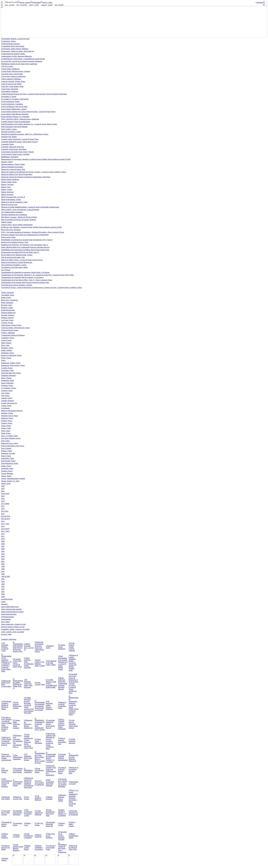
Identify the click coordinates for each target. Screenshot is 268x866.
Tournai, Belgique (7, 473)
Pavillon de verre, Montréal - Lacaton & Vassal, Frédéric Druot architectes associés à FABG (31, 227)
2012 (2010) (5, 529)
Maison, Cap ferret (7, 184)
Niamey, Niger (6, 428)
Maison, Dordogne (7, 192)
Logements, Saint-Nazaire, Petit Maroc (14, 149)
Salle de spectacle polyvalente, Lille (13, 257)
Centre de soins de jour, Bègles (11, 84)
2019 (3, 498)
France (3, 360)
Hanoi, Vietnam (6, 378)
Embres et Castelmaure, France (11, 355)
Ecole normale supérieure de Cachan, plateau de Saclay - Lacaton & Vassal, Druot (28, 111)
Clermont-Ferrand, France (9, 330)
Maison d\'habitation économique (12, 167)
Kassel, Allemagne (7, 383)
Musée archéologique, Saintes (11, 199)
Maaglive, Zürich (7, 162)
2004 (3, 554)
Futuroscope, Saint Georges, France (13, 365)
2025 (3, 488)
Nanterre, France (6, 421)
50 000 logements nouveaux (10, 44)
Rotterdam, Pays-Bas (8, 453)
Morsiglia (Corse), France (9, 416)
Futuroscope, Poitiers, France (10, 363)
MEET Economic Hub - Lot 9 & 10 (13, 197)
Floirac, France (6, 358)
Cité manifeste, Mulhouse (9, 91)
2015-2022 (4, 511)
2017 (3, 506)
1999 (3, 566)
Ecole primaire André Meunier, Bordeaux (14, 114)
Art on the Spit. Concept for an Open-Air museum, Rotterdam (21, 61)
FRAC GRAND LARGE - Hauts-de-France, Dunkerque (20, 119)
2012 (3, 534)
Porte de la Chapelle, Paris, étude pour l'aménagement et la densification (25, 235)
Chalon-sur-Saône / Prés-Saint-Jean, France (15, 328)
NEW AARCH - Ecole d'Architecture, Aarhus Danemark (20, 209)
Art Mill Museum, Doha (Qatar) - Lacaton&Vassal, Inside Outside (23, 59)
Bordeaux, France (7, 307)
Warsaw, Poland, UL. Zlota (10, 481)
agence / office (47, 2)
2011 (2, 536)
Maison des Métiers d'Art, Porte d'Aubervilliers (16, 174)
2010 (3, 539)
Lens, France (5, 393)
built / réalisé (5, 622)
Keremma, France (7, 385)
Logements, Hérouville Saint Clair (12, 147)
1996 (3, 574)
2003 (3, 556)
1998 (3, 569)
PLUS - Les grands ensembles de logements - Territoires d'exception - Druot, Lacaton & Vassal (32, 232)
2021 (3, 491)
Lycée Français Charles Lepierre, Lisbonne (15, 154)
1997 (3, 571)
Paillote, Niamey (6, 222)
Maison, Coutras (6, 189)
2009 (3, 541)
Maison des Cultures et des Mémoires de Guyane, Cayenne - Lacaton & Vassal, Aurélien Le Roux (33, 172)
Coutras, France (6, 340)
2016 (3, 509)
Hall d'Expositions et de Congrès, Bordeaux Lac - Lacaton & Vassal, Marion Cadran (29, 124)
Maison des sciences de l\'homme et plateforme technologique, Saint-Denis (25, 177)
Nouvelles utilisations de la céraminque (14, 215)
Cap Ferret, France (7, 320)
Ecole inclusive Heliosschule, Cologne (14, 109)
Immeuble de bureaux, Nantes (11, 132)
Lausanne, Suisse (7, 390)
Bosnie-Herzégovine (8, 310)
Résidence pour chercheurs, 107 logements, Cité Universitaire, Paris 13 (24, 245)
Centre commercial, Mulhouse (11, 79)
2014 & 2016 (5, 516)
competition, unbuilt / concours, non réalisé (15, 629)
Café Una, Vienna (7, 66)
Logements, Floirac (7, 144)
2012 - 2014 (5, 531)
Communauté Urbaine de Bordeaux (13, 335)
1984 (3, 597)
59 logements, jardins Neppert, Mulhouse (14, 49)
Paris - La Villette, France (9, 436)
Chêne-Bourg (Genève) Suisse (11, 325)
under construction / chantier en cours (13, 624)
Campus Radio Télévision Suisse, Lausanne (15, 71)
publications (36, 2)
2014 (3, 521)
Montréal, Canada (7, 413)
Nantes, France (6, 426)
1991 (3, 591)
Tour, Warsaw (5, 270)
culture (3, 602)
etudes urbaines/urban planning (11, 609)
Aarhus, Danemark (7, 292)
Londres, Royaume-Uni (9, 403)
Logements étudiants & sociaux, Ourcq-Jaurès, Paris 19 (19, 142)
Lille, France (5, 395)
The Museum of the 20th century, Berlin (14, 267)
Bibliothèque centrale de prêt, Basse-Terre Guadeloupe (19, 64)
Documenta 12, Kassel (8, 96)
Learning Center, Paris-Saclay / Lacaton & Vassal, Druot (19, 139)
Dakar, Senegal (6, 343)
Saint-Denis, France (7, 458)
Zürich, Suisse (6, 483)
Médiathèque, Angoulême (9, 157)
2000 (3, 564)
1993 (3, 586)
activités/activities (7, 599)
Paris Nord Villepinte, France (10, 438)
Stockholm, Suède (7, 468)
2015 (3, 514)
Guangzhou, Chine (7, 370)
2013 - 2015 (5, 524)
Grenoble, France (7, 368)
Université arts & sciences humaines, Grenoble (16, 285)
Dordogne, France (7, 348)
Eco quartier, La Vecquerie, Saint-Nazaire (15, 99)
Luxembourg (5, 408)
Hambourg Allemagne (8, 375)
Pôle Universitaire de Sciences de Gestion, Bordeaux (18, 220)
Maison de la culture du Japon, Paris (13, 169)
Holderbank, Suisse (7, 380)
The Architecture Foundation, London (13, 265)
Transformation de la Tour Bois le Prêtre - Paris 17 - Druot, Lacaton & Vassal (26, 280)
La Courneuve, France (8, 388)
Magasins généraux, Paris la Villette (13, 164)
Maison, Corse (6, 187)
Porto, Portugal (6, 448)
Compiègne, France (7, 338)
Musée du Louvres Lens (9, 204)
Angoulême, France (7, 295)
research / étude (6, 634)
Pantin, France (6, 433)
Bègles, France (6, 297)
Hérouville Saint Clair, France (11, 373)
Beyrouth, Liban (6, 305)
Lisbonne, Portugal (7, 400)
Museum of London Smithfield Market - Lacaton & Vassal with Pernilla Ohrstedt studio (30, 207)
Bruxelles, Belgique (7, 315)
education (4, 604)
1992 (3, 589)
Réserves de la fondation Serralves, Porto (14, 242)
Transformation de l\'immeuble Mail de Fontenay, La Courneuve (22, 277)
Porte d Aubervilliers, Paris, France (12, 446)
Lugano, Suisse (6, 406)
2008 (3, 544)
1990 (3, 594)
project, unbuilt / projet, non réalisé (12, 632)
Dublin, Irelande (6, 350)
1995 (3, 579)
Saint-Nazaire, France (8, 461)
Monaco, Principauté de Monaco (12, 411)
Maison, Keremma (7, 194)
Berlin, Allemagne (7, 302)
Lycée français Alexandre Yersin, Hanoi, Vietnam (17, 152)
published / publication (8, 639)
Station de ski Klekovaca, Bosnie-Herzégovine (16, 262)
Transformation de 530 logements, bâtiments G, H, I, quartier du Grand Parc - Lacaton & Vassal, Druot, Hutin (37, 275)
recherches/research (7, 617)
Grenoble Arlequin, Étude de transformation (15, 122)
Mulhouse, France (7, 418)
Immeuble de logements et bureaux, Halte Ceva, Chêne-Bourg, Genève (24, 134)
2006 (3, 549)
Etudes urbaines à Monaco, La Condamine (15, 116)
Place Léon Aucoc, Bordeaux (11, 230)
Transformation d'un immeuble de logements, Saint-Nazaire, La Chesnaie (25, 272)
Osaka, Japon (5, 431)
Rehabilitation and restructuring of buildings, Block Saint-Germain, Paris (25, 250)
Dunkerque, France (7, 353)
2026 (3, 486)
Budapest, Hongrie (7, 318)
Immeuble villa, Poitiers (9, 137)
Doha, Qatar (5, 345)
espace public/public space (10, 607)
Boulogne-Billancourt (8, 313)
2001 (3, 561)
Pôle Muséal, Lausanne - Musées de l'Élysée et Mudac (19, 217)
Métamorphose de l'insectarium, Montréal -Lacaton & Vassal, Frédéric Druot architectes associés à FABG (36, 159)
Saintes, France (6, 466)
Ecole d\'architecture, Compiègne (12, 104)
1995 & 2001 (5, 576)
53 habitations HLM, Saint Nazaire (12, 46)
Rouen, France (6, 456)
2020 (3, 496)
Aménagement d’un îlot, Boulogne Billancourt (16, 56)
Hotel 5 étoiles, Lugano (9, 129)
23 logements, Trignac (8, 41)
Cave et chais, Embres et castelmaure (13, 76)
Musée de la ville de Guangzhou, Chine (14, 202)
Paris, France (5, 441)
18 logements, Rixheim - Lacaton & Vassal (15, 39)
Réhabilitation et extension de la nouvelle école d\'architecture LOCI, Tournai (26, 240)
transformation (6, 619)
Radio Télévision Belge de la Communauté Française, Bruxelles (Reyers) (25, 247)
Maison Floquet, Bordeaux (10, 179)
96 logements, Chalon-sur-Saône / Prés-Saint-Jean (17, 51)
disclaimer (259, 2)
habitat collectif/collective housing (12, 612)
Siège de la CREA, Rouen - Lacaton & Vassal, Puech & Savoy (22, 260)
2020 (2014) (5, 493)
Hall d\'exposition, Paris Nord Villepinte (14, 127)
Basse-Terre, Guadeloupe (9, 300)
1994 (3, 581)
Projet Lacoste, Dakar (8, 237)
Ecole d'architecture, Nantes (10, 101)
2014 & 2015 (5, 519)
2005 (3, 551)
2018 (3, 501)
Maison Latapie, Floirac (9, 182)
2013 (3, 526)
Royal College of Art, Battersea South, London (16, 255)
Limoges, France (6, 398)
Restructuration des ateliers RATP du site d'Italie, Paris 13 (20, 252)
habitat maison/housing (8, 614)
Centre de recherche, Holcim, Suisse (13, 81)
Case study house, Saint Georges (12, 74)
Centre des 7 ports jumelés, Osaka (12, 86)
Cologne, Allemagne (8, 333)
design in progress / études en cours (12, 627)
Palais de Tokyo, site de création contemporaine (17, 225)
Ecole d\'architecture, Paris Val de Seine (14, 106)
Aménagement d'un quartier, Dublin (13, 54)
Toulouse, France (7, 471)
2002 (3, 559)
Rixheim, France (6, 451)
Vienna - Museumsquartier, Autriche (13, 478)
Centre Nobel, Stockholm (9, 89)
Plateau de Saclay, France (9, 443)
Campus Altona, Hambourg (10, 69)
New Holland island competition (12, 212)
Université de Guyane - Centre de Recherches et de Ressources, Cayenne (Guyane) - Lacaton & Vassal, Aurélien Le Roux (41, 287)
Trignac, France (6, 476)
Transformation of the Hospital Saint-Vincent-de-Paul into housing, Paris (25, 282)
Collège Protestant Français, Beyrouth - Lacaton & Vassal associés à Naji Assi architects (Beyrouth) (34, 94)
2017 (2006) (5, 504)
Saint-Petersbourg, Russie (9, 463)
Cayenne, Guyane (7, 323)
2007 (3, 546)
